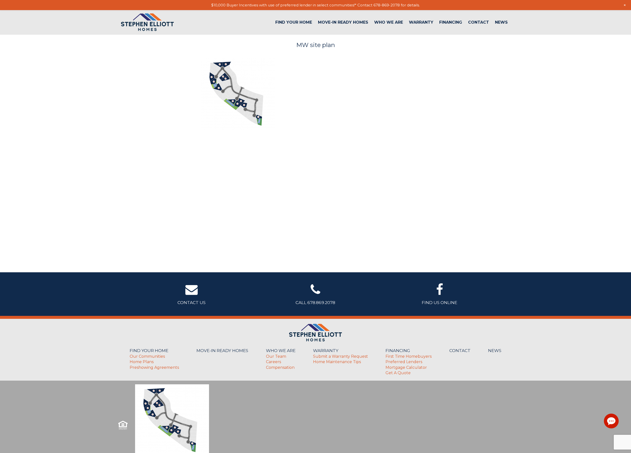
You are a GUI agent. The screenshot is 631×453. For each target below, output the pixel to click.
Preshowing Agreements (154, 367)
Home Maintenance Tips (337, 361)
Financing (450, 22)
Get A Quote (398, 373)
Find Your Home (293, 22)
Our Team (276, 356)
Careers (273, 361)
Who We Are (388, 22)
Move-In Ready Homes (343, 22)
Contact (478, 22)
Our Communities (147, 356)
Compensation (280, 367)
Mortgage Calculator (406, 367)
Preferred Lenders (404, 361)
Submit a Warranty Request (340, 356)
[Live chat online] (611, 421)
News (501, 22)
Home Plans (142, 361)
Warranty (421, 22)
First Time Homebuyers (409, 356)
